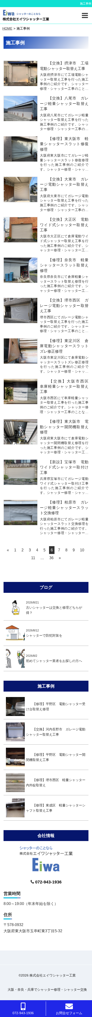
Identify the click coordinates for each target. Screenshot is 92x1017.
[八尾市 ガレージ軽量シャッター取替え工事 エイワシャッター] (21, 108)
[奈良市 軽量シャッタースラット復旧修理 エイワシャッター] (21, 270)
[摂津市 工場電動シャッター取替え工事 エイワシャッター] (21, 73)
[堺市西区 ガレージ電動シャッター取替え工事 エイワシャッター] (21, 310)
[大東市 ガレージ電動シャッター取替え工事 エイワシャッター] (21, 189)
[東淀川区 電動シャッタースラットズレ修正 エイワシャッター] (21, 351)
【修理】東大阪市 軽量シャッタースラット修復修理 (64, 144)
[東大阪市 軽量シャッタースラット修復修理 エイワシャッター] (21, 149)
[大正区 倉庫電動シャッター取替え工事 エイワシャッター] (21, 230)
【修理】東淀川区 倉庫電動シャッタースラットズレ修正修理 (64, 346)
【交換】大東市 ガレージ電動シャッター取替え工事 (64, 184)
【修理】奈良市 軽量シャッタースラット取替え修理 (64, 265)
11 (33, 558)
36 (51, 558)
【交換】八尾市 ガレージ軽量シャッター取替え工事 (64, 103)
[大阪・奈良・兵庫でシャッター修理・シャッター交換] (26, 15)
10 (82, 550)
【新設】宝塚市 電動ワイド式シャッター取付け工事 (64, 467)
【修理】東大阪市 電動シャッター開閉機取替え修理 (64, 426)
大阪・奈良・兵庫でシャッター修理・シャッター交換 (47, 989)
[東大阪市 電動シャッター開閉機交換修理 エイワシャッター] (21, 432)
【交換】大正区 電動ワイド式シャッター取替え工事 (64, 224)
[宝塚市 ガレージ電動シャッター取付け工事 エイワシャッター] (21, 472)
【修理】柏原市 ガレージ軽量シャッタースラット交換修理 (64, 507)
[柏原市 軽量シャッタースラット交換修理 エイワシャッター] (21, 512)
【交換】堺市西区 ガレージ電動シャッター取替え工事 (64, 305)
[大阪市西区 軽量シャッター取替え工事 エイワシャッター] (21, 391)
